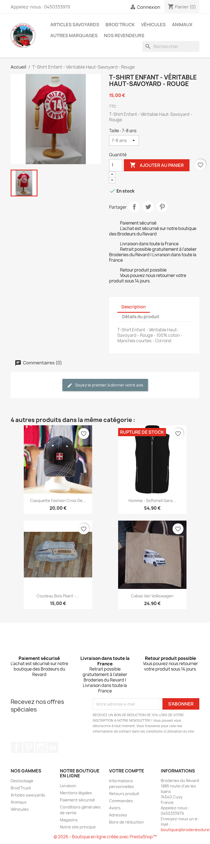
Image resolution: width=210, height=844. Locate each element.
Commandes (121, 800)
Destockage (22, 780)
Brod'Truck (120, 25)
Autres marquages (74, 36)
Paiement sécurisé (77, 799)
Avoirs (115, 807)
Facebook (16, 747)
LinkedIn (52, 747)
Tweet (148, 206)
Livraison (68, 785)
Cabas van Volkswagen (152, 595)
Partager (134, 206)
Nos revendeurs (124, 36)
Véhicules (153, 25)
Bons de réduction (126, 822)
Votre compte (126, 771)
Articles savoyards (74, 25)
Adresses (118, 815)
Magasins (69, 819)
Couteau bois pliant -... (58, 595)
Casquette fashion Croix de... (58, 500)
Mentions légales (76, 792)
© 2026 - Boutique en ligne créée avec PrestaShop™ (105, 837)
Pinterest (162, 206)
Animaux (182, 25)
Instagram (40, 747)
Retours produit (124, 793)
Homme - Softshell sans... (152, 500)
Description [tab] (133, 307)
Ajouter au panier (157, 165)
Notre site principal (77, 827)
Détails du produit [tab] (140, 317)
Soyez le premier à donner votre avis (108, 385)
